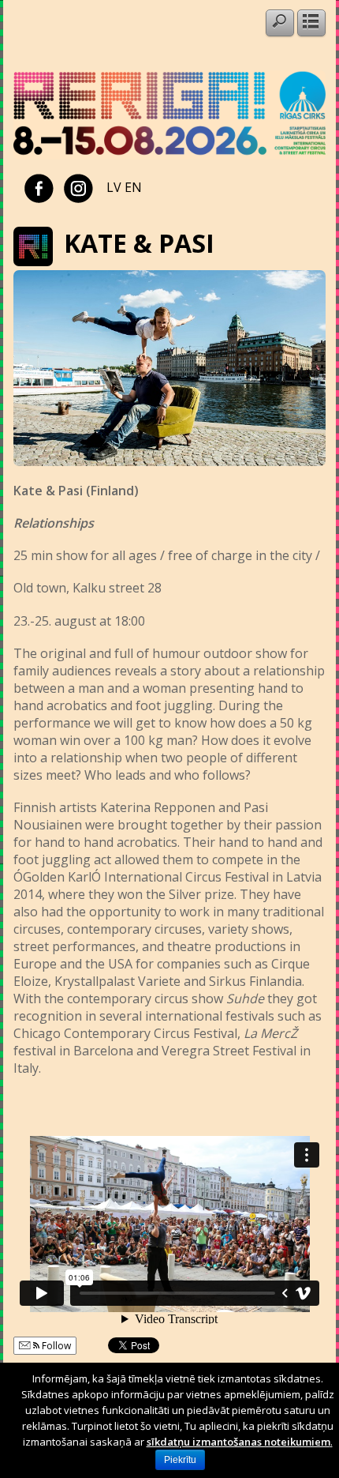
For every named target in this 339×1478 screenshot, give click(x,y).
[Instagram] (78, 187)
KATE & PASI (139, 243)
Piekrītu (180, 1459)
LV (113, 187)
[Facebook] (39, 187)
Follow (55, 1345)
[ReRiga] (169, 155)
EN (133, 187)
